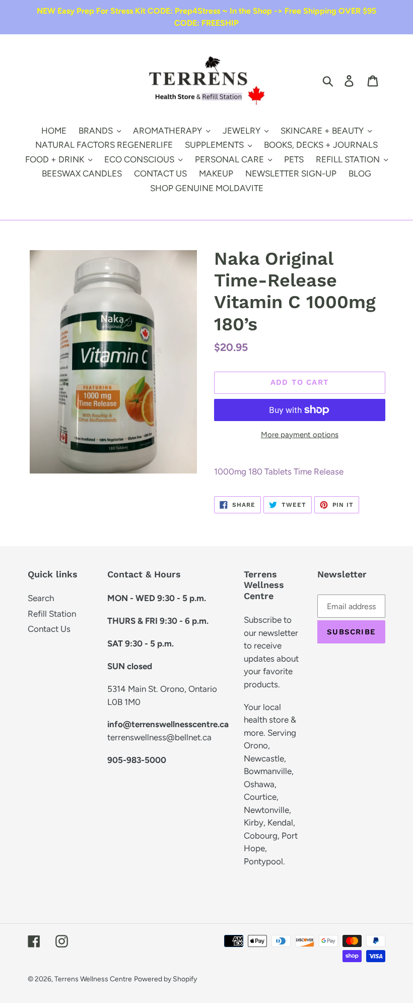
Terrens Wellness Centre (93, 979)
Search (41, 598)
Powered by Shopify (165, 979)
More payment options (299, 434)
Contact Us (49, 629)
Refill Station (52, 614)
